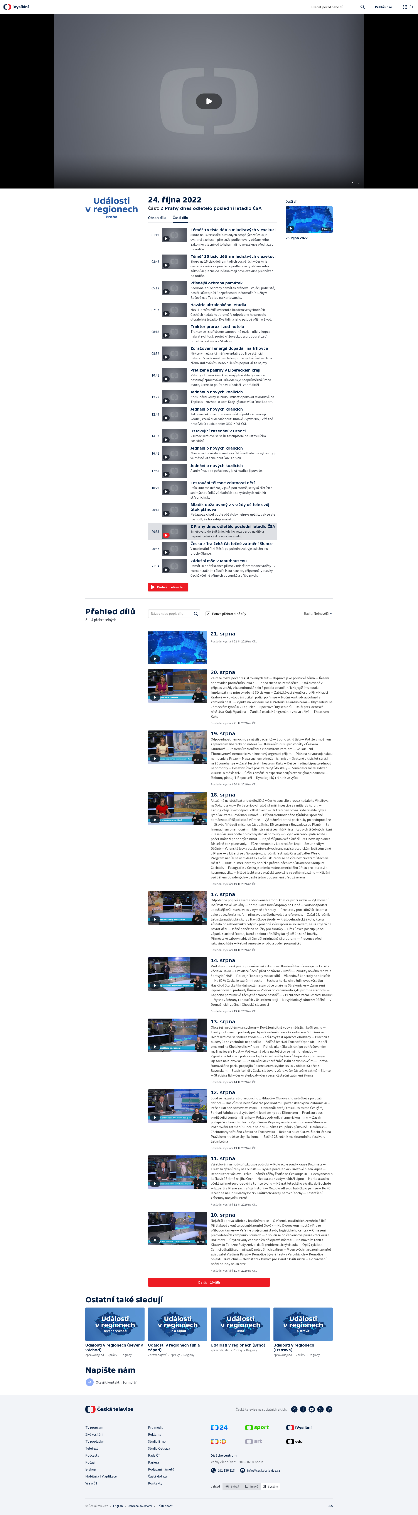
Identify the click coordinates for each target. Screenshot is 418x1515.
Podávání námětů (161, 1469)
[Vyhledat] (196, 613)
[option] (232, 1486)
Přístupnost (164, 1506)
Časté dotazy (157, 1476)
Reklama (154, 1434)
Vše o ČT (91, 1483)
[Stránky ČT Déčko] (218, 1443)
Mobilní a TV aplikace (101, 1476)
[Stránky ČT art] (253, 1443)
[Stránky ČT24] (219, 1429)
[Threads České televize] (329, 1409)
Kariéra (153, 1462)
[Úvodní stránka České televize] (109, 1409)
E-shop (90, 1469)
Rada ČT (154, 1455)
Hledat (363, 7)
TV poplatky (94, 1441)
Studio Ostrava (159, 1448)
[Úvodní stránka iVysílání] (20, 7)
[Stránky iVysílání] (299, 1429)
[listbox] (251, 1486)
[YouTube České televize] (311, 1409)
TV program (94, 1427)
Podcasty (92, 1455)
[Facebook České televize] (303, 1409)
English (118, 1506)
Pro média (155, 1427)
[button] (209, 101)
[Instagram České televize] (294, 1409)
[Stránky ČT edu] (294, 1443)
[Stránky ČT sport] (257, 1429)
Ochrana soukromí (140, 1506)
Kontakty (155, 1483)
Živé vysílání (94, 1434)
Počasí (90, 1462)
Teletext (91, 1448)
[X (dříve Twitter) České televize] (320, 1409)
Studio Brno (157, 1441)
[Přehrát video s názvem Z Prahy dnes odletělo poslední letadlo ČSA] (209, 101)
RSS (330, 1506)
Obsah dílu (157, 217)
